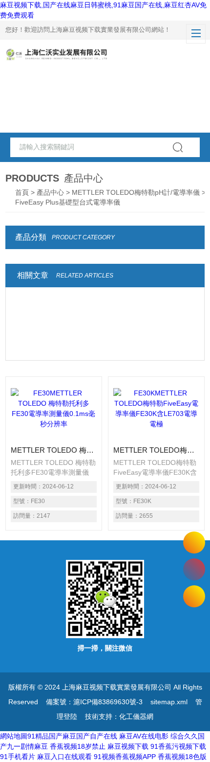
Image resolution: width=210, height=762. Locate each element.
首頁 (22, 192)
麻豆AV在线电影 (143, 736)
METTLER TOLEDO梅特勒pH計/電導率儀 (136, 192)
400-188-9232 (194, 569)
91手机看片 (17, 757)
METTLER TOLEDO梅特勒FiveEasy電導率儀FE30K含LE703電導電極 (156, 450)
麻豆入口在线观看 (64, 757)
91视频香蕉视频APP (125, 757)
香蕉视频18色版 (182, 757)
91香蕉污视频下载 (178, 746)
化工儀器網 (136, 716)
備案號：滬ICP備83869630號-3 (94, 702)
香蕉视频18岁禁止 (77, 746)
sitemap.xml (169, 702)
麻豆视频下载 (127, 746)
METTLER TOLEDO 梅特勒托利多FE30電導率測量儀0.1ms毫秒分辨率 (54, 450)
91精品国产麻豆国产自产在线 (72, 736)
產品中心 (50, 192)
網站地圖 (13, 736)
